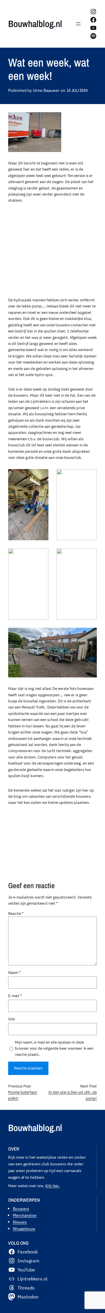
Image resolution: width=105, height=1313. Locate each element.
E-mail (15, 995)
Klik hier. (52, 1185)
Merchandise (24, 1215)
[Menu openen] (78, 23)
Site (11, 1019)
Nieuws (20, 1222)
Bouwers (21, 1208)
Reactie (16, 913)
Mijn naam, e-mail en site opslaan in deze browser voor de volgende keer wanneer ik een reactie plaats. (54, 1048)
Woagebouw (24, 1228)
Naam (14, 972)
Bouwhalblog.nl (35, 23)
